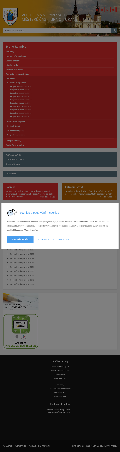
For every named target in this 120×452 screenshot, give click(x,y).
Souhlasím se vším (20, 239)
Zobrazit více (43, 239)
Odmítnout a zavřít (61, 239)
